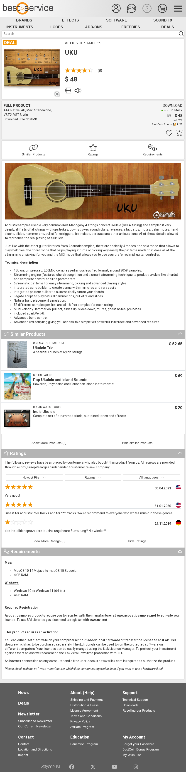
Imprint (23, 755)
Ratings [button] (90, 477)
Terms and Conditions (86, 716)
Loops (56, 27)
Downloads (130, 705)
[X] (93, 766)
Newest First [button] (31, 477)
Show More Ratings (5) (49, 541)
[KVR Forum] (50, 766)
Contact (23, 744)
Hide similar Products (137, 443)
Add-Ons (93, 27)
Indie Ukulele (44, 412)
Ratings (93, 154)
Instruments (19, 27)
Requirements (152, 154)
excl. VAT (177, 120)
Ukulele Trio (43, 348)
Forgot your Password (138, 744)
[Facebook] (71, 766)
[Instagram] (136, 766)
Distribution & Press (84, 705)
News (23, 692)
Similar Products (33, 154)
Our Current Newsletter (34, 726)
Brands (24, 20)
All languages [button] (149, 477)
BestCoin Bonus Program (140, 749)
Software (116, 20)
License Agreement (84, 710)
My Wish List (131, 755)
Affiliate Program (82, 727)
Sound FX (162, 20)
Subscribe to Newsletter (35, 721)
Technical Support (135, 699)
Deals (167, 27)
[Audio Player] (77, 92)
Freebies (130, 27)
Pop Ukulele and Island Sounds (60, 380)
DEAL (10, 42)
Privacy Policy (80, 721)
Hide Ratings (137, 541)
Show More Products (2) (49, 443)
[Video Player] (68, 92)
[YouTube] (114, 766)
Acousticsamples (83, 43)
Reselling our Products (138, 710)
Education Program (84, 744)
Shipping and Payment (86, 699)
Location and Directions (35, 749)
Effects (70, 20)
